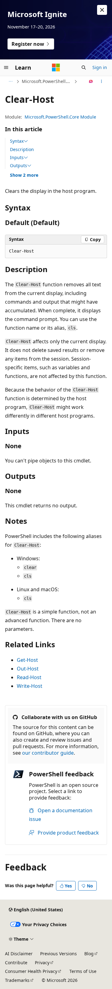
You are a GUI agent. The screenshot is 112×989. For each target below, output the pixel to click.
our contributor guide (48, 752)
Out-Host (28, 668)
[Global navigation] (6, 67)
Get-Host (27, 660)
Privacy (42, 962)
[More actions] (101, 81)
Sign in (99, 67)
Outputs (18, 165)
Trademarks (17, 980)
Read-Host (29, 677)
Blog (89, 953)
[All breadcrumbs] (10, 81)
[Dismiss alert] (102, 10)
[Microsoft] (56, 67)
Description (22, 149)
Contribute (16, 962)
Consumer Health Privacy (31, 971)
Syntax (17, 141)
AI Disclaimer (19, 953)
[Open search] (83, 67)
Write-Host (29, 686)
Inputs (17, 157)
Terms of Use (82, 971)
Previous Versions (58, 953)
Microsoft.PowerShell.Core (47, 81)
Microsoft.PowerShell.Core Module (60, 117)
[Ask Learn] (91, 81)
